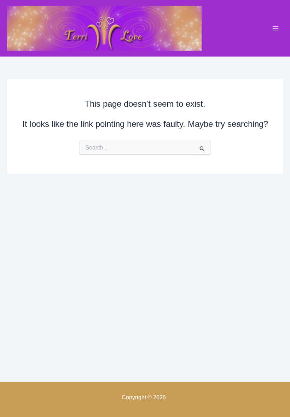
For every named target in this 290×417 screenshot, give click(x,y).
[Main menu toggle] (275, 28)
